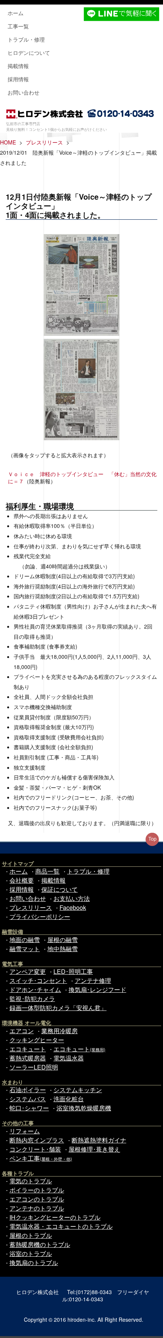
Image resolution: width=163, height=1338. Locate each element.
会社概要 (21, 880)
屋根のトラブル (30, 1235)
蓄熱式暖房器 (27, 1058)
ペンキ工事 (40, 1158)
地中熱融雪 (62, 948)
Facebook (73, 907)
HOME (8, 142)
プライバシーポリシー (39, 916)
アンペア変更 (27, 971)
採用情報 (18, 79)
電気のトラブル (30, 1181)
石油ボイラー (27, 1089)
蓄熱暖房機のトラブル (39, 1244)
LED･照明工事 (73, 971)
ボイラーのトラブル (36, 1190)
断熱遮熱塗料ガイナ (99, 1140)
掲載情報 (18, 66)
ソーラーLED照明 (33, 1067)
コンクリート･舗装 (35, 1149)
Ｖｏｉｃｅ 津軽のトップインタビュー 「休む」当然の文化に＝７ (82, 477)
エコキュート (27, 1049)
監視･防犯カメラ (32, 998)
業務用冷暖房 (59, 1030)
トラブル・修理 (26, 39)
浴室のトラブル (30, 1253)
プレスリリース (44, 142)
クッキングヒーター (36, 1039)
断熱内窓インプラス (36, 1140)
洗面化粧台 (68, 1098)
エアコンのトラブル (36, 1199)
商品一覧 (47, 871)
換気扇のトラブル (33, 1262)
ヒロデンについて (29, 52)
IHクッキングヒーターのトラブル (54, 1217)
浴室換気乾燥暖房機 (83, 1108)
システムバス (27, 1098)
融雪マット (24, 948)
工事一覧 (18, 26)
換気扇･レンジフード (97, 989)
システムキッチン (77, 1089)
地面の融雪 (24, 939)
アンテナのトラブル (36, 1208)
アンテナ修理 (93, 980)
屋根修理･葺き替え (94, 1149)
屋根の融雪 (62, 939)
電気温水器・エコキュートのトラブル (61, 1226)
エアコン (21, 1030)
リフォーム (24, 1131)
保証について (59, 889)
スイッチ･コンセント (38, 980)
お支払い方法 (71, 898)
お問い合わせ (23, 92)
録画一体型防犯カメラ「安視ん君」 (58, 1007)
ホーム (16, 13)
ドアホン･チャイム (35, 989)
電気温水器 (68, 1058)
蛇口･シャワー (29, 1108)
